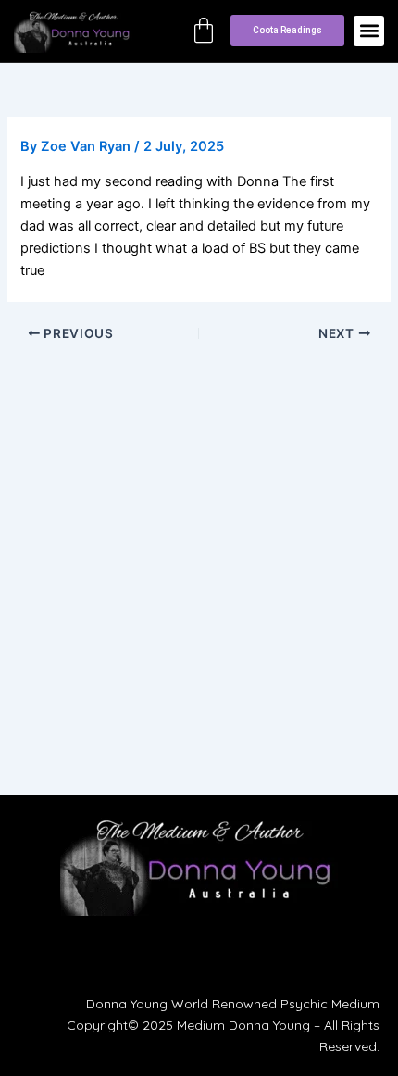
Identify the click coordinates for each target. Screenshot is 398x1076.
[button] (369, 31)
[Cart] (203, 30)
